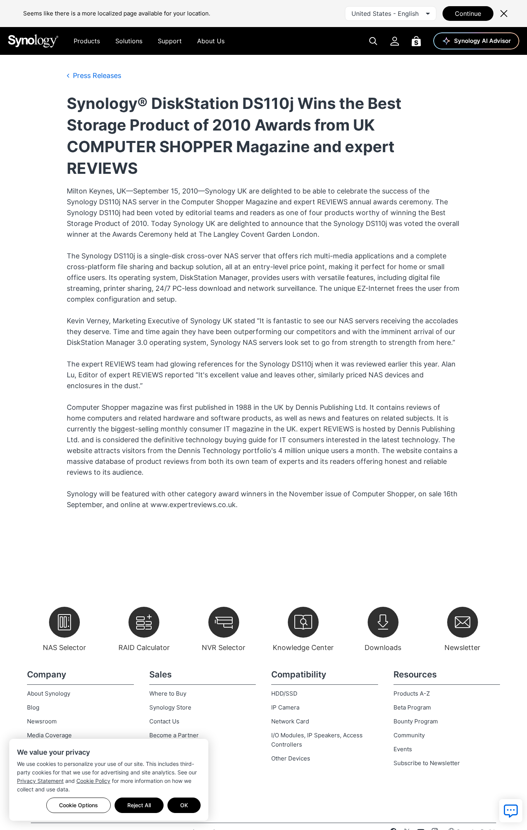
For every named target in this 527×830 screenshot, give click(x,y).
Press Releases (96, 75)
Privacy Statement (40, 780)
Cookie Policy (93, 780)
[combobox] (390, 13)
